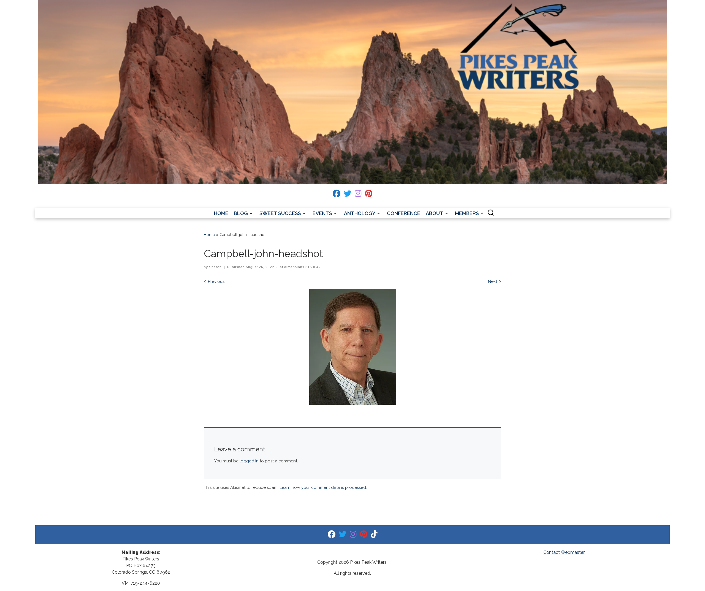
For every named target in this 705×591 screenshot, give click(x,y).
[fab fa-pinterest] (368, 194)
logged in (249, 461)
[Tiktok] (374, 535)
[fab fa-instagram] (358, 194)
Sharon (215, 267)
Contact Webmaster (564, 552)
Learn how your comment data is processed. (323, 487)
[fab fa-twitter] (347, 194)
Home (209, 234)
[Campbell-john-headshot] (352, 347)
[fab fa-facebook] (336, 194)
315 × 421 (313, 267)
